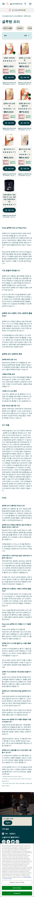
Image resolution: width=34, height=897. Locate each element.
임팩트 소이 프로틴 (25, 59)
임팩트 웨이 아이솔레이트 (25, 105)
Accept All (17, 893)
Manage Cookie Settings (17, 882)
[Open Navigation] (3, 4)
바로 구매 (11, 77)
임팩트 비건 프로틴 (9, 105)
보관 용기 (20, 28)
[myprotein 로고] (16, 4)
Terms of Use (8, 878)
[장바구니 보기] (30, 4)
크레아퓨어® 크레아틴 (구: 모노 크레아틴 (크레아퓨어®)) (9, 198)
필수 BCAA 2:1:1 (9, 149)
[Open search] (7, 3)
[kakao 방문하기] (13, 842)
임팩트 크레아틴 (9, 58)
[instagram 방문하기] (4, 842)
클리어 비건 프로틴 (25, 150)
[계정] (25, 3)
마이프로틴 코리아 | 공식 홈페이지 (12, 16)
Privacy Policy (27, 877)
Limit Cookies (17, 888)
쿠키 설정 (5, 829)
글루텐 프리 (27, 16)
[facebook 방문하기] (8, 842)
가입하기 (8, 822)
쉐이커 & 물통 (7, 28)
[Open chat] (17, 842)
